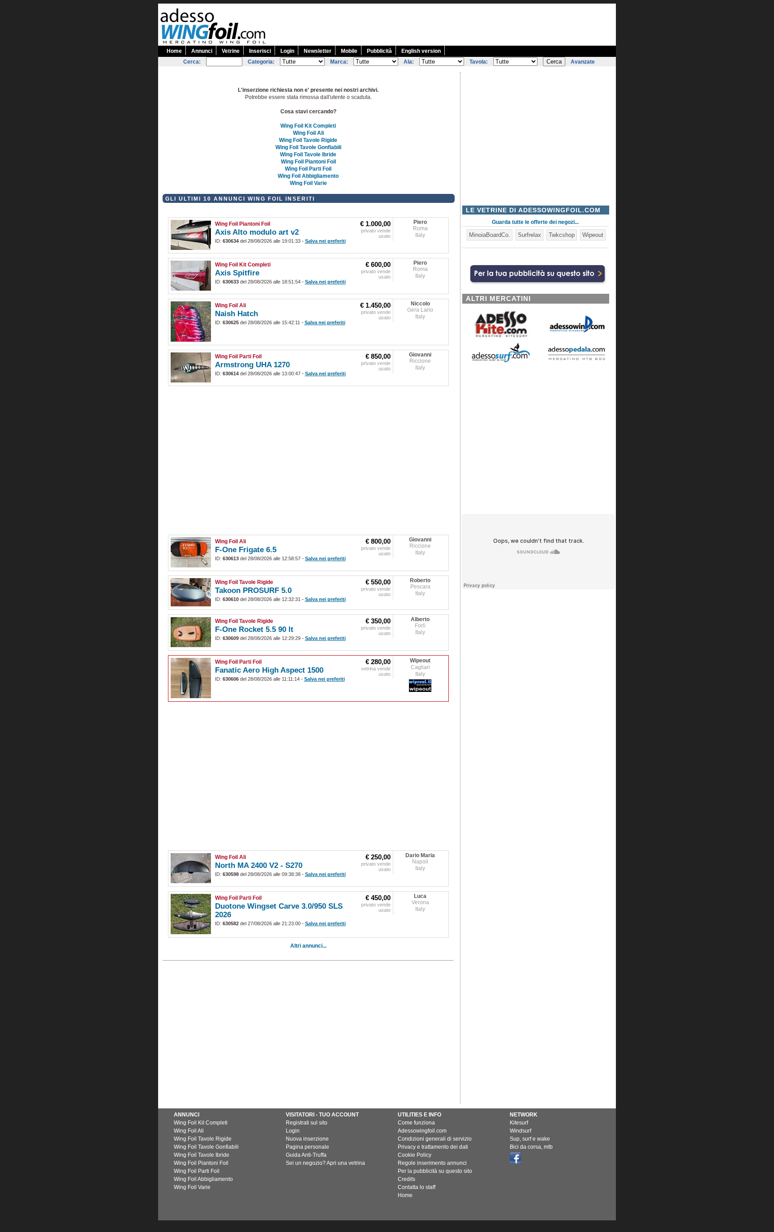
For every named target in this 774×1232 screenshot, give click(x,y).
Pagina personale (307, 1147)
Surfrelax (529, 235)
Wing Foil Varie (308, 183)
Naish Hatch (236, 313)
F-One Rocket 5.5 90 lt (254, 629)
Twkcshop (562, 235)
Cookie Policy (414, 1155)
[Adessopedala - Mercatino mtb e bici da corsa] (576, 360)
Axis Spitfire (237, 273)
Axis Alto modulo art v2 (257, 232)
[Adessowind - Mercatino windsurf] (576, 331)
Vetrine (231, 51)
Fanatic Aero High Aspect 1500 (269, 670)
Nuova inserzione (307, 1139)
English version (421, 51)
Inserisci (260, 51)
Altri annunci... (308, 946)
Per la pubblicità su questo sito (435, 1171)
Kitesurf (519, 1123)
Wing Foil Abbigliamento (308, 176)
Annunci (201, 51)
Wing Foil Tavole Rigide (308, 140)
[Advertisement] (453, 24)
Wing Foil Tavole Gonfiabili (308, 147)
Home (174, 51)
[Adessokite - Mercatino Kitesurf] (501, 338)
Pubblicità (379, 51)
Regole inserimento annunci (432, 1163)
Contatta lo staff (416, 1187)
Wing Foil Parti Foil (308, 169)
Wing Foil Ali (308, 133)
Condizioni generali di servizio (435, 1139)
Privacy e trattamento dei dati (433, 1147)
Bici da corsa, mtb (531, 1147)
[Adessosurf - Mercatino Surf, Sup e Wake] (501, 361)
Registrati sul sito (306, 1123)
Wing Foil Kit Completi (308, 126)
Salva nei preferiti (325, 241)
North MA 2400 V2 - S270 (258, 865)
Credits (406, 1179)
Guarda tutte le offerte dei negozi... (535, 222)
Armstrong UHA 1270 (252, 365)
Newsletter (317, 51)
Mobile (349, 51)
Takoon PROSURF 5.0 (253, 590)
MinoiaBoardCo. (489, 235)
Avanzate (583, 62)
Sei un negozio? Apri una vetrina (325, 1163)
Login (287, 51)
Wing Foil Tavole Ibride (308, 154)
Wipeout (420, 660)
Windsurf (520, 1131)
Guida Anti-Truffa (306, 1155)
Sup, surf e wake (530, 1139)
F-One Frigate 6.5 (245, 549)
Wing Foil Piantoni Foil (308, 162)
